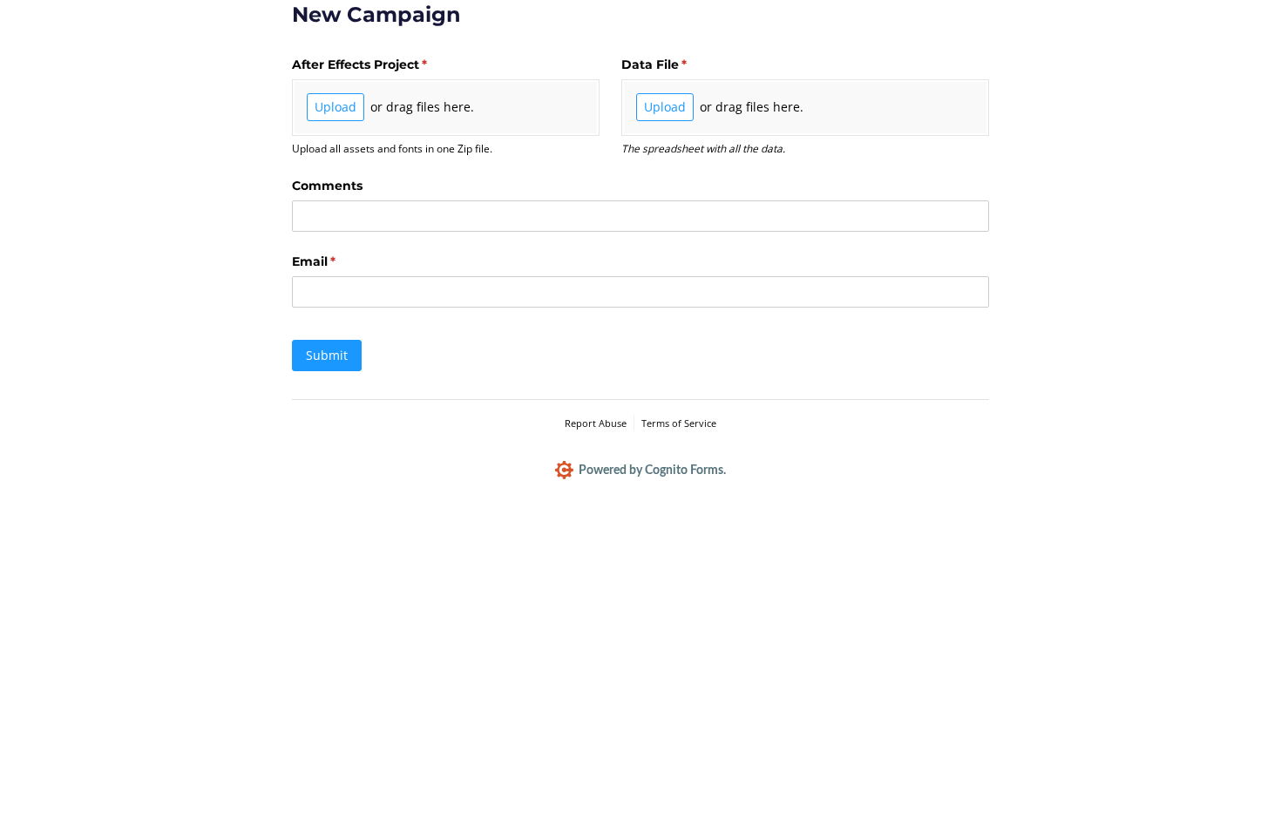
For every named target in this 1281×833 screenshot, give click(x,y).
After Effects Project (388, 64)
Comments (327, 185)
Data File (682, 64)
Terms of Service (678, 423)
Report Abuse (596, 423)
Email (342, 261)
